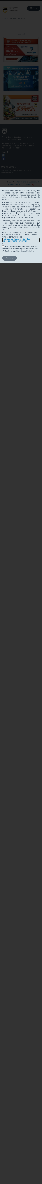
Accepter (9, 258)
